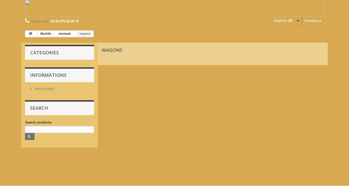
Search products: (38, 122)
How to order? (44, 89)
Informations (48, 75)
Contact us (313, 21)
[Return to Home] (30, 34)
